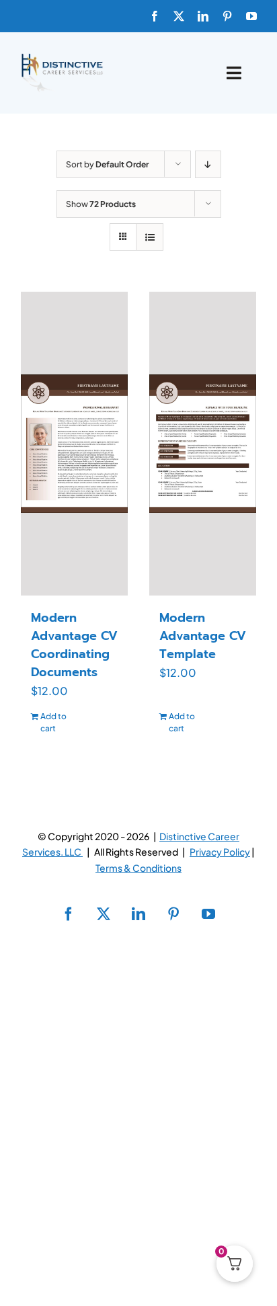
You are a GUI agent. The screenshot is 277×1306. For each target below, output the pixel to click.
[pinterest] (227, 16)
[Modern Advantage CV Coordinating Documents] (74, 444)
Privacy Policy (220, 852)
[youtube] (251, 16)
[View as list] (149, 237)
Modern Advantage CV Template (202, 635)
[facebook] (154, 16)
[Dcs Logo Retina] (62, 57)
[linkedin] (203, 16)
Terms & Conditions (138, 868)
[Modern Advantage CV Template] (202, 444)
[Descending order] (208, 164)
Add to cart (53, 722)
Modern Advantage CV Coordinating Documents (74, 645)
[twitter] (178, 16)
